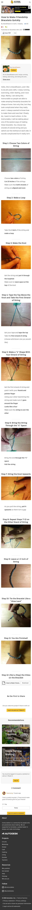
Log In (16, 781)
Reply (16, 808)
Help (3, 874)
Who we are (5, 879)
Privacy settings (21, 901)
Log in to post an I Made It (16, 710)
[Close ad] (29, 7)
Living (4, 855)
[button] (2, 2)
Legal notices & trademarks (11, 906)
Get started (5, 871)
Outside (4, 857)
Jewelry (20, 24)
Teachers (4, 860)
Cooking (4, 852)
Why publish (6, 868)
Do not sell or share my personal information (17, 903)
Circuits (4, 842)
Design (4, 847)
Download (25, 683)
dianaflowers (7, 24)
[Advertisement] (16, 9)
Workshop (5, 844)
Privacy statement (9, 901)
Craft (14, 24)
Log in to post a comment (16, 813)
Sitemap (4, 876)
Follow (13, 70)
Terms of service (22, 898)
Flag (5, 804)
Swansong (9, 793)
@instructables (9, 887)
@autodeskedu (9, 891)
